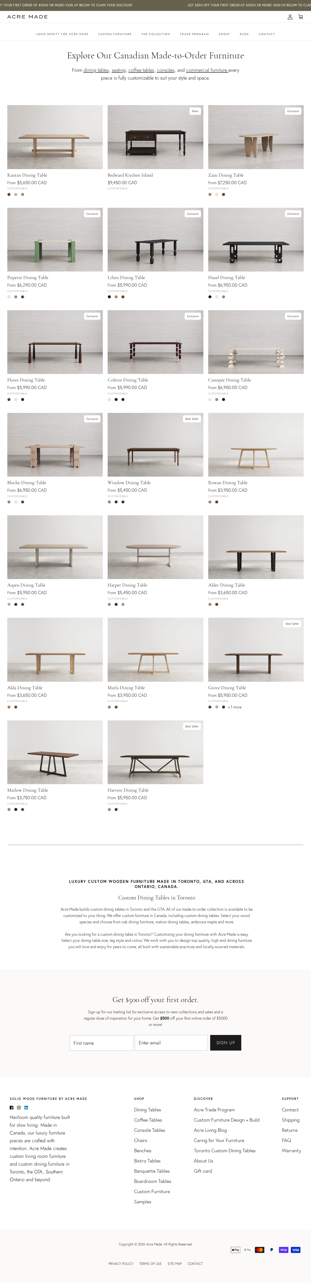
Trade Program (194, 34)
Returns (290, 1130)
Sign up (225, 1043)
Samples (142, 1202)
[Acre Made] (27, 16)
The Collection (155, 34)
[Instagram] (19, 1107)
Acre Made (154, 1244)
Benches (142, 1150)
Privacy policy (121, 1263)
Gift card (203, 1171)
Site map (175, 1263)
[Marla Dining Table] (155, 649)
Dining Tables (147, 1110)
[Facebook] (11, 1107)
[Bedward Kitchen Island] (155, 137)
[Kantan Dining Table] (55, 137)
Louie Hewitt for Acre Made (62, 34)
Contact (267, 34)
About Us (203, 1161)
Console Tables (149, 1130)
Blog (244, 34)
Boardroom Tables (152, 1181)
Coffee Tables (148, 1120)
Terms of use (150, 1263)
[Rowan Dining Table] (256, 445)
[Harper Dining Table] (155, 547)
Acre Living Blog (210, 1130)
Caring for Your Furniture (219, 1140)
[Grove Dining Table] (256, 649)
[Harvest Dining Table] (155, 752)
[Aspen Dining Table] (55, 547)
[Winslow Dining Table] (155, 445)
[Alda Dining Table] (55, 649)
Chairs (140, 1140)
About (224, 34)
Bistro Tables (147, 1161)
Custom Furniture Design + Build (226, 1120)
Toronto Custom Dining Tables (225, 1150)
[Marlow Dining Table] (55, 752)
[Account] (289, 17)
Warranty (291, 1150)
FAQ (286, 1140)
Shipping (291, 1120)
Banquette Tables (152, 1171)
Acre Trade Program (214, 1110)
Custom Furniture (115, 34)
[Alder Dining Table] (256, 547)
